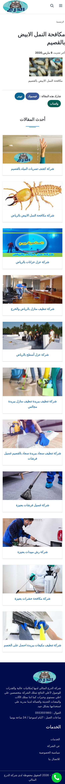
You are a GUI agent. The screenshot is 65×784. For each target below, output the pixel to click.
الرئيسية (60, 21)
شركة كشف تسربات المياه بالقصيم (32, 168)
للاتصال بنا (54, 759)
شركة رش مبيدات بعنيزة (33, 552)
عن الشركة (53, 746)
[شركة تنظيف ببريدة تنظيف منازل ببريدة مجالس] (32, 382)
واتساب (54, 103)
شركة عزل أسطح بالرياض (32, 354)
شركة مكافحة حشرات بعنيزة (32, 598)
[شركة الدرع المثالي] (15, 7)
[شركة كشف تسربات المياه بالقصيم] (32, 149)
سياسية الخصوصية (49, 752)
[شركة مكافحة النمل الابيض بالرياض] (32, 196)
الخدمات (55, 739)
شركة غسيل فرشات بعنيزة (32, 505)
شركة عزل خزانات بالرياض (32, 262)
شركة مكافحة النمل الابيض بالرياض (32, 215)
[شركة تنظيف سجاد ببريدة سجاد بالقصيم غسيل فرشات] (32, 434)
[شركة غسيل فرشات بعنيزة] (32, 485)
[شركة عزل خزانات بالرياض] (32, 242)
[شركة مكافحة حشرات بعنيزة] (32, 579)
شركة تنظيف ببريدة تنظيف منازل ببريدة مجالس (32, 403)
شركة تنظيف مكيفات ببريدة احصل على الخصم (32, 645)
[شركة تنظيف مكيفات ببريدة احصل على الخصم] (32, 626)
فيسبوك (32, 96)
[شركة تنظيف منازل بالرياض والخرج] (32, 289)
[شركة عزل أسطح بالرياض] (32, 335)
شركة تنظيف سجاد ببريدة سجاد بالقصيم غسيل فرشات (32, 455)
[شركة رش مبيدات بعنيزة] (32, 532)
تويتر (19, 96)
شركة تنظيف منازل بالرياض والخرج (32, 309)
